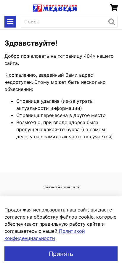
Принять (61, 253)
